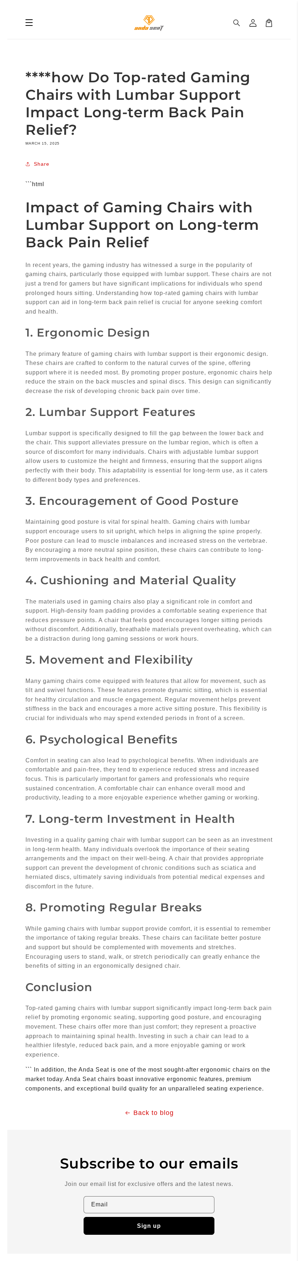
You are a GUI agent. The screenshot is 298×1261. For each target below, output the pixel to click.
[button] (237, 23)
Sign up (149, 1226)
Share (41, 164)
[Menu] (29, 23)
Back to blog (153, 1112)
